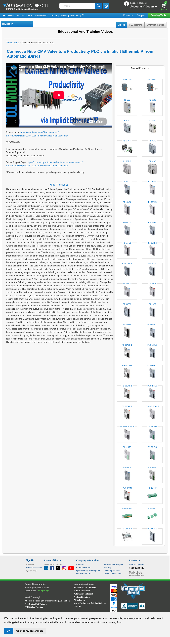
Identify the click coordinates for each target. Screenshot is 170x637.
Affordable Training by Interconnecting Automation (47, 601)
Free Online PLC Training (36, 604)
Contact (63, 15)
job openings (43, 591)
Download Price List (112, 574)
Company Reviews (112, 571)
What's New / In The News (85, 588)
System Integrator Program (88, 571)
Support (141, 15)
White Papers (79, 600)
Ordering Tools (159, 15)
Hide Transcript (59, 184)
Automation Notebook (83, 594)
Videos (121, 25)
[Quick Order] (83, 15)
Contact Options (136, 564)
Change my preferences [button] (29, 630)
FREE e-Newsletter (82, 591)
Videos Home (12, 42)
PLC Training (135, 25)
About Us (80, 564)
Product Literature (82, 597)
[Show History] (106, 6)
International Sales (84, 574)
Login (133, 3)
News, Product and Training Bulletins (90, 603)
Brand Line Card (83, 568)
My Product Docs (155, 25)
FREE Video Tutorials (34, 607)
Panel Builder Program (113, 564)
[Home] (4, 15)
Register (143, 3)
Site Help (108, 568)
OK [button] (8, 630)
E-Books (77, 606)
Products (128, 15)
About (54, 15)
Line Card (74, 15)
